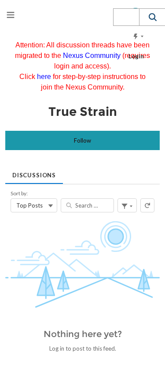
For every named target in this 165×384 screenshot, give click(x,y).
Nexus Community (92, 55)
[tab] (34, 172)
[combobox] (126, 17)
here (45, 76)
